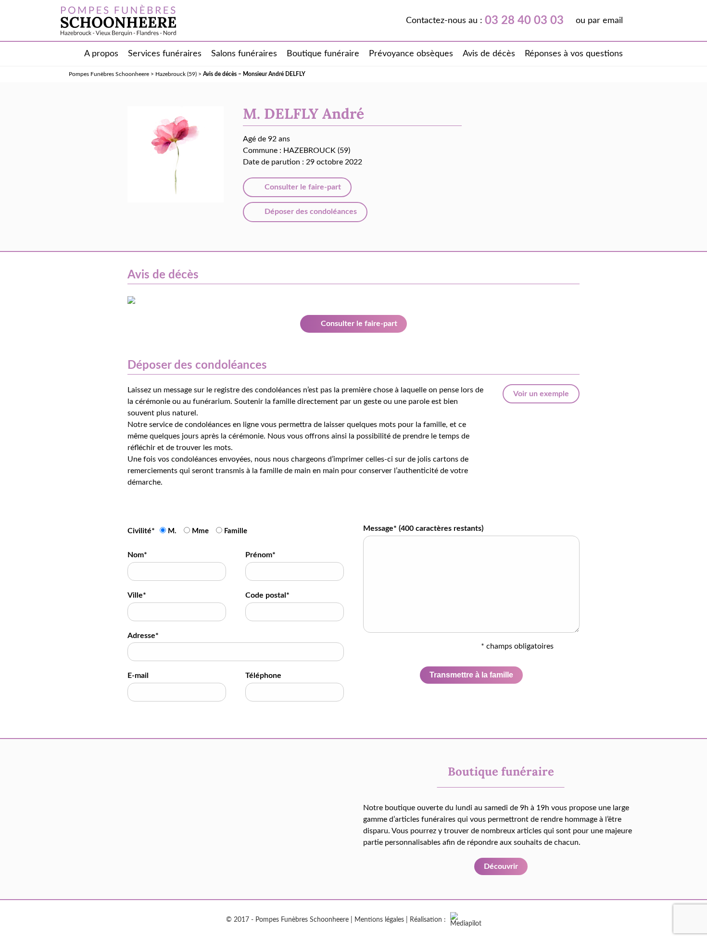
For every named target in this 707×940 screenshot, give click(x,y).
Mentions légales (379, 919)
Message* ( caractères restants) (423, 528)
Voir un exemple (541, 394)
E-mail (138, 675)
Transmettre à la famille (471, 675)
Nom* (137, 555)
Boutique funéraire (323, 54)
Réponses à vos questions (574, 54)
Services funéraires (165, 54)
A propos (101, 54)
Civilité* (141, 531)
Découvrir (501, 866)
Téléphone (263, 675)
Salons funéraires (244, 54)
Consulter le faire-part (302, 187)
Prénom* (260, 555)
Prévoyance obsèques (411, 54)
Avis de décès (489, 54)
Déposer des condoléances (310, 211)
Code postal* (267, 595)
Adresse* (143, 635)
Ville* (136, 595)
